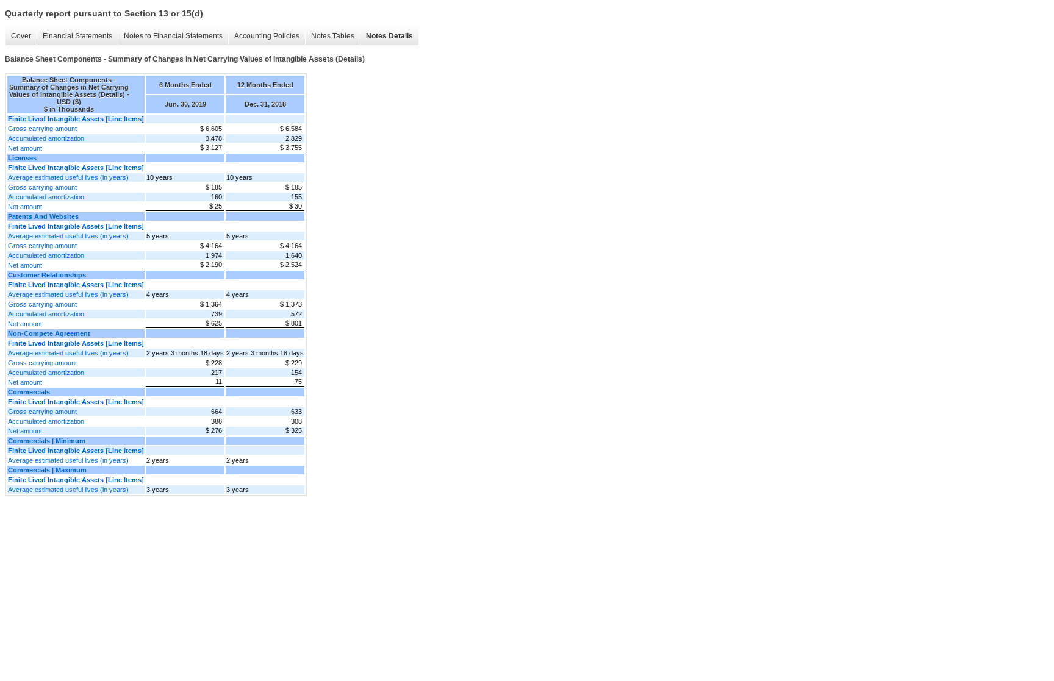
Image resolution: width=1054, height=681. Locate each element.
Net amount (25, 148)
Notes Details (389, 36)
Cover (21, 36)
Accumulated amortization (46, 138)
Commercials (29, 392)
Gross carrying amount (42, 128)
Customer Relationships (47, 275)
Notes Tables (332, 36)
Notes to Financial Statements (173, 36)
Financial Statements (77, 36)
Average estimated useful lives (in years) (68, 177)
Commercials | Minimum (46, 440)
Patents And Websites (43, 216)
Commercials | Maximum (47, 470)
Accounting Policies (266, 36)
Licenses (22, 158)
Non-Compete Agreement (49, 333)
